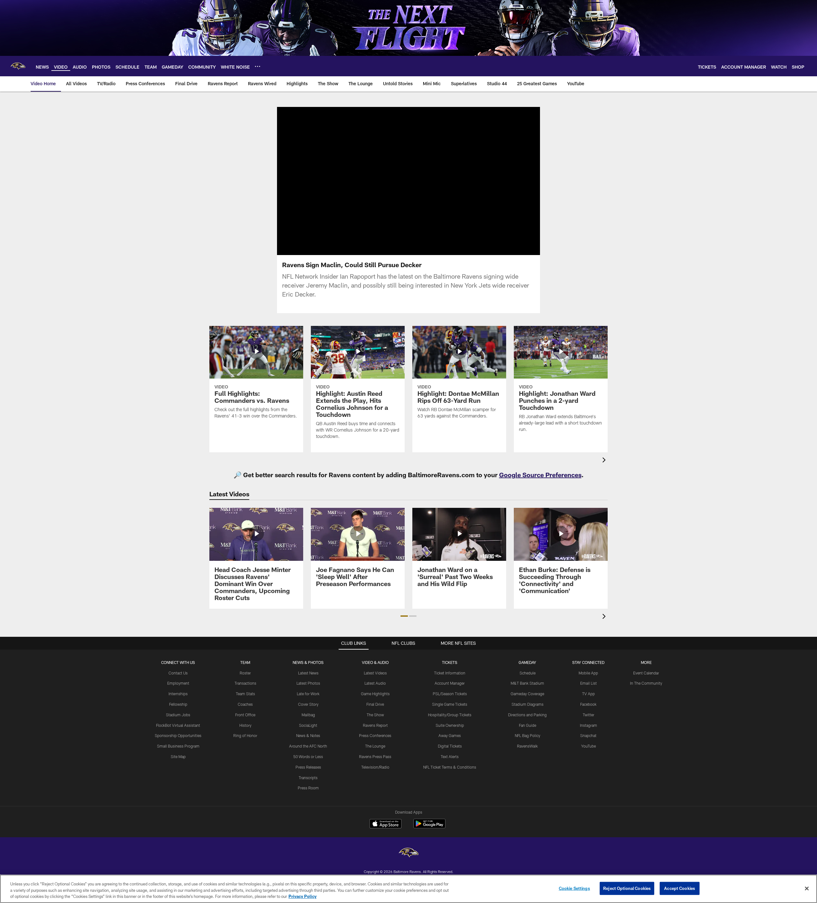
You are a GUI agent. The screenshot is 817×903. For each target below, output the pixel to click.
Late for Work (308, 693)
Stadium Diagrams (527, 704)
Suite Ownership (450, 725)
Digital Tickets (450, 746)
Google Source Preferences (540, 474)
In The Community (646, 683)
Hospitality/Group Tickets (449, 714)
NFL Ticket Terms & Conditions (449, 767)
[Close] (807, 888)
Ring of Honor (245, 735)
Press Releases (308, 767)
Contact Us (178, 673)
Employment (178, 683)
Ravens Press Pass (375, 756)
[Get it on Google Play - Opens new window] (429, 827)
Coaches (245, 704)
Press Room (308, 788)
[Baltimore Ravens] (408, 853)
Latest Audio (375, 683)
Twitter (588, 714)
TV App (588, 693)
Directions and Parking (527, 714)
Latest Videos (375, 673)
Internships (178, 693)
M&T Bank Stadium (527, 683)
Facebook (588, 704)
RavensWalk (527, 746)
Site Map (178, 756)
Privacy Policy (303, 896)
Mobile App (588, 673)
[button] (388, 181)
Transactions (245, 683)
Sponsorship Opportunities (178, 735)
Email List (588, 683)
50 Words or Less (308, 756)
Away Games (449, 735)
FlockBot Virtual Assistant (178, 725)
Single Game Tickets (449, 704)
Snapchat (588, 735)
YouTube (588, 746)
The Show (375, 714)
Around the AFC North (308, 746)
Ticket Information (449, 673)
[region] (408, 889)
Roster (245, 673)
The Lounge (375, 746)
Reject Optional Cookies (627, 888)
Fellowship (178, 704)
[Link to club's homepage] (18, 66)
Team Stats (245, 693)
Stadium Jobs (178, 714)
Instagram (588, 725)
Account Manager (450, 683)
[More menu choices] (257, 66)
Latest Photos (308, 683)
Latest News (308, 673)
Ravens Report (375, 725)
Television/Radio (375, 767)
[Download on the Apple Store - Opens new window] (385, 824)
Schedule (528, 673)
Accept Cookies (679, 888)
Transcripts (308, 777)
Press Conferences (375, 735)
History (245, 725)
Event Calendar (646, 673)
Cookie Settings (574, 888)
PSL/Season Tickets (450, 693)
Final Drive (375, 704)
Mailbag (308, 714)
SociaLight (308, 725)
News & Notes (308, 735)
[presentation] (605, 460)
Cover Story (308, 704)
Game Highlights (375, 693)
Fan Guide (527, 725)
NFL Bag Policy (527, 735)
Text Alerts (450, 756)
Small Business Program (178, 746)
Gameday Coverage (527, 693)
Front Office (245, 714)
